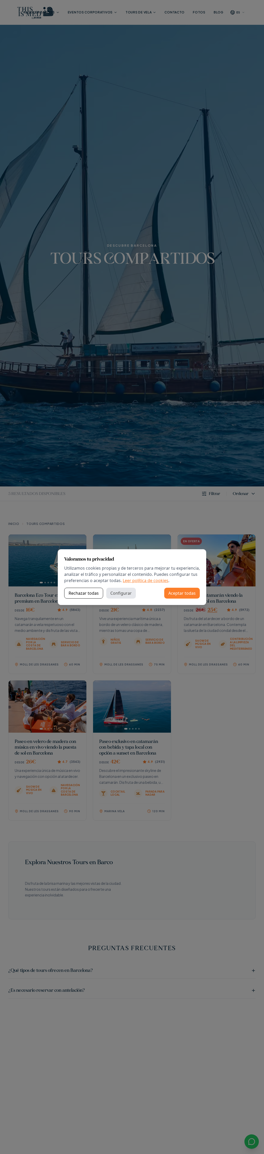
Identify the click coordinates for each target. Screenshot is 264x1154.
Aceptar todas (182, 593)
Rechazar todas (84, 593)
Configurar (121, 593)
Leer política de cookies (145, 580)
